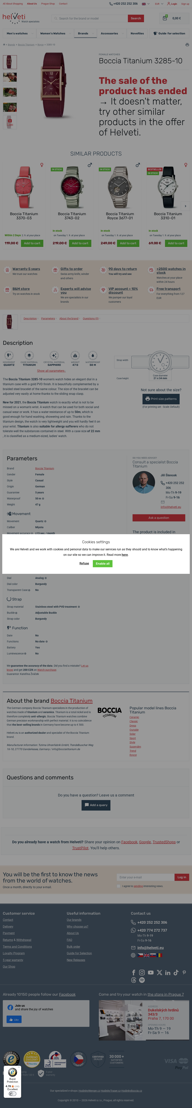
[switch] (12, 1093)
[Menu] (19, 1068)
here (125, 555)
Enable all (103, 563)
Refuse (84, 563)
